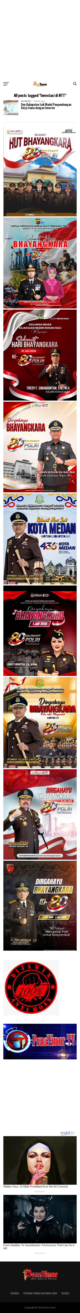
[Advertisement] (40, 39)
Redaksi (65, 1293)
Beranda (15, 1293)
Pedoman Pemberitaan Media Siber (40, 1293)
